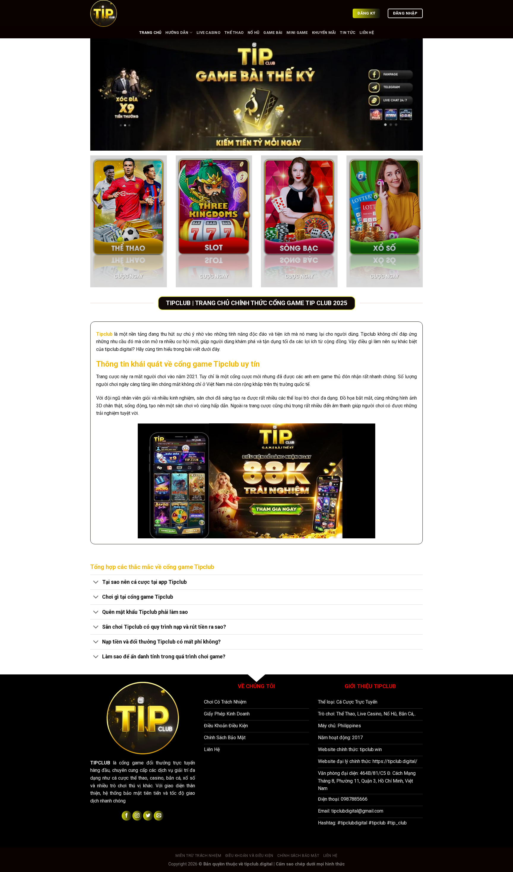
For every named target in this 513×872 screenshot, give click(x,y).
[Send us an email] (159, 816)
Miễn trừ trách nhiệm (198, 856)
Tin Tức (347, 32)
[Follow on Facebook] (127, 816)
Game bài (272, 32)
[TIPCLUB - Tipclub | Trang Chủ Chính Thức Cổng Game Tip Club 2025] (120, 13)
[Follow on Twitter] (148, 816)
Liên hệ (367, 32)
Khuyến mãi (324, 32)
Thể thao (233, 32)
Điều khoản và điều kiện (249, 856)
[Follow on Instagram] (137, 816)
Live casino (208, 32)
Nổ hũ (253, 32)
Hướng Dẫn (176, 32)
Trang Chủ (150, 32)
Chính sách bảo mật (298, 856)
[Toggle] (96, 582)
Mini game (297, 32)
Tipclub (104, 334)
